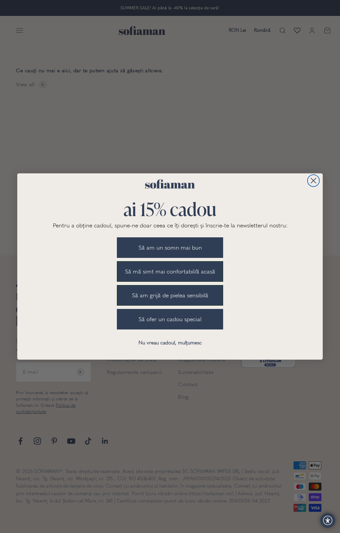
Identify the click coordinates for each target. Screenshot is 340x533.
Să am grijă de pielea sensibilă (170, 295)
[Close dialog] (313, 181)
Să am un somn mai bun (170, 247)
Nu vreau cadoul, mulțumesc (170, 343)
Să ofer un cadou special (170, 319)
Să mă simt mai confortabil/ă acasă (170, 271)
